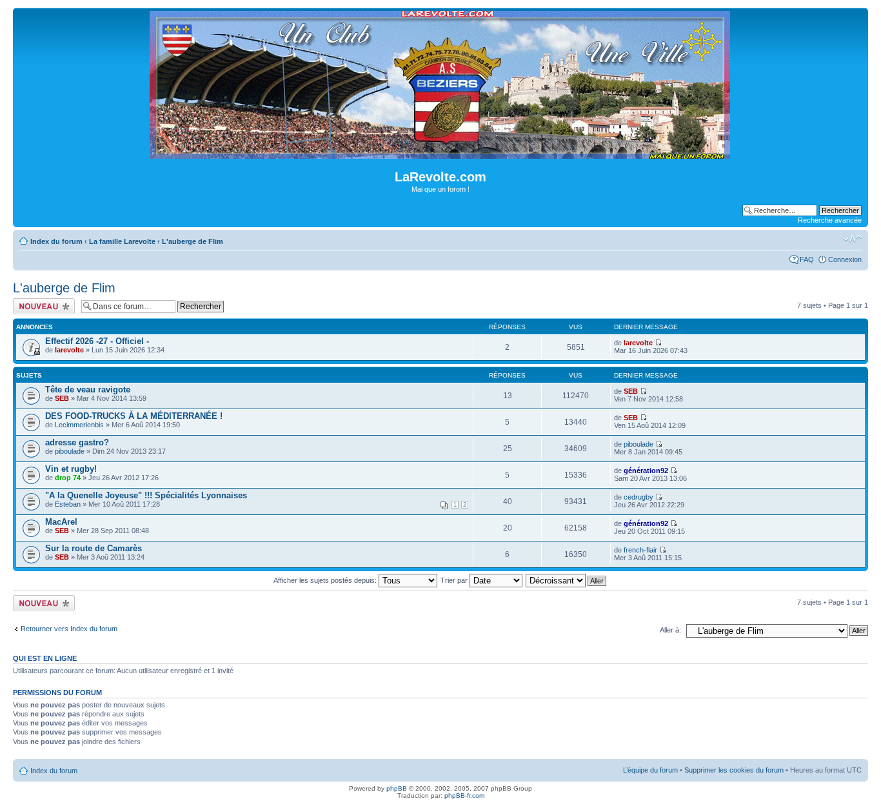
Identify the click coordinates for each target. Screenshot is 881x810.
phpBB (396, 788)
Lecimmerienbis (79, 425)
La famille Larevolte (122, 241)
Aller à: (670, 630)
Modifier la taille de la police (852, 239)
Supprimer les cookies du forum (734, 770)
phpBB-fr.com (464, 795)
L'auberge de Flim (192, 241)
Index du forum (56, 241)
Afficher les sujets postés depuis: (326, 580)
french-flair (640, 550)
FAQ (807, 259)
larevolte (69, 350)
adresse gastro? (77, 442)
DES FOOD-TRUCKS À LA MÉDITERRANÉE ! (134, 416)
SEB (62, 398)
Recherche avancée (830, 220)
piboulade (69, 451)
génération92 (646, 470)
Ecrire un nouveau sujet (41, 306)
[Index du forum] (440, 153)
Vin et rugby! (71, 469)
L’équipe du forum (650, 770)
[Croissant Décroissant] (567, 580)
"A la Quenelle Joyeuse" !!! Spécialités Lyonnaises (146, 495)
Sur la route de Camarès (93, 548)
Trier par (455, 580)
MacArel (61, 522)
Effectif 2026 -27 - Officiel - (97, 341)
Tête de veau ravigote (87, 389)
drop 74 (68, 477)
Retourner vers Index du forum (69, 629)
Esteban (68, 504)
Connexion (845, 259)
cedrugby (638, 497)
